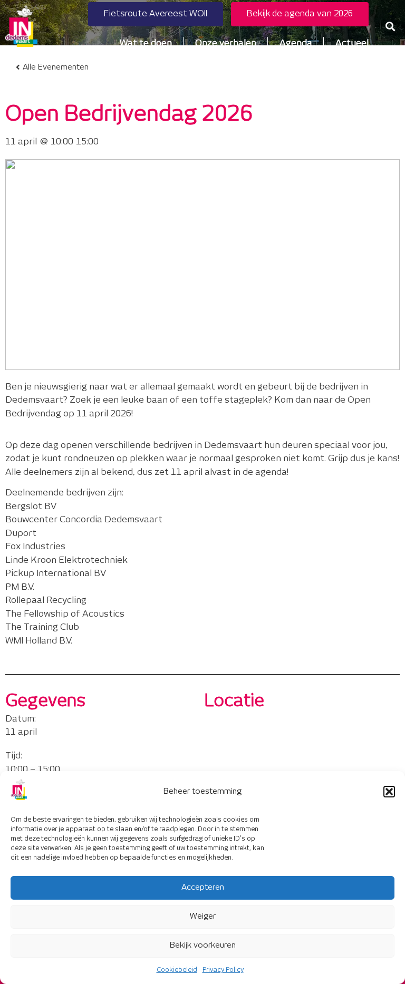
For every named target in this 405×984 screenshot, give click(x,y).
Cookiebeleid (177, 970)
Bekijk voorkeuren (203, 945)
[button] (389, 791)
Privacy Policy (223, 970)
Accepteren (202, 887)
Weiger (203, 916)
